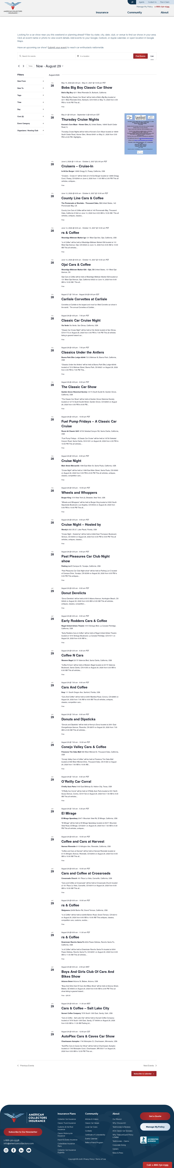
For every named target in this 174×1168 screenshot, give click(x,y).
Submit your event (57, 47)
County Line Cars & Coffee (82, 197)
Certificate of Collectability (95, 1135)
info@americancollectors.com (19, 1143)
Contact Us (152, 2)
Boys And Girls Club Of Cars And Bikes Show (87, 974)
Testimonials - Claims (121, 1141)
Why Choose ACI (119, 1123)
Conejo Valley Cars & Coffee (83, 746)
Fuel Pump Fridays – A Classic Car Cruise (89, 423)
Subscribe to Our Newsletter (23, 1132)
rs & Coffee (70, 232)
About (164, 12)
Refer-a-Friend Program (94, 1143)
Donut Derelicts (73, 592)
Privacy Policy (89, 1159)
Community (134, 12)
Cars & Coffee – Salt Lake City (85, 1008)
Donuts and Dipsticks (78, 719)
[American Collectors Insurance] (13, 8)
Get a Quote (155, 1116)
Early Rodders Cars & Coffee (84, 620)
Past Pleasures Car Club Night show (85, 558)
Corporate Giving (119, 1145)
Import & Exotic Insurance (67, 1140)
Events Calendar (91, 1139)
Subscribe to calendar (143, 1073)
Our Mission (117, 1119)
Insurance (102, 12)
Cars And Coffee (74, 687)
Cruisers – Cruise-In (77, 166)
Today (30, 66)
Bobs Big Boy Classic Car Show (86, 87)
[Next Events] (23, 66)
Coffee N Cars (72, 655)
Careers (115, 1149)
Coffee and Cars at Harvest (82, 841)
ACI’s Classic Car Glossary (122, 1131)
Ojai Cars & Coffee (76, 264)
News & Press (118, 1153)
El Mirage (68, 813)
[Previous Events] (18, 66)
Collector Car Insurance (67, 1119)
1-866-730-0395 (162, 7)
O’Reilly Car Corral (76, 781)
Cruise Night (71, 460)
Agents (141, 2)
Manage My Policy (145, 7)
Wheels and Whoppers (79, 492)
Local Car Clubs (91, 1127)
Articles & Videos (91, 1119)
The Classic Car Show (78, 386)
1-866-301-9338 (11, 1140)
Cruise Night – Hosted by (81, 524)
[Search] (132, 2)
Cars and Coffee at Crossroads (85, 873)
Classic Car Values (92, 1123)
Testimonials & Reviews (121, 1127)
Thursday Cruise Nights (80, 119)
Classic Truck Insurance (67, 1123)
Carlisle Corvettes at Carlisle (84, 298)
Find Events (140, 56)
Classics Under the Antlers (82, 352)
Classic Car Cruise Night (80, 320)
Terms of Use (101, 1159)
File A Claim (164, 2)
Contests (88, 1131)
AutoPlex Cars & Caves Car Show (88, 1036)
